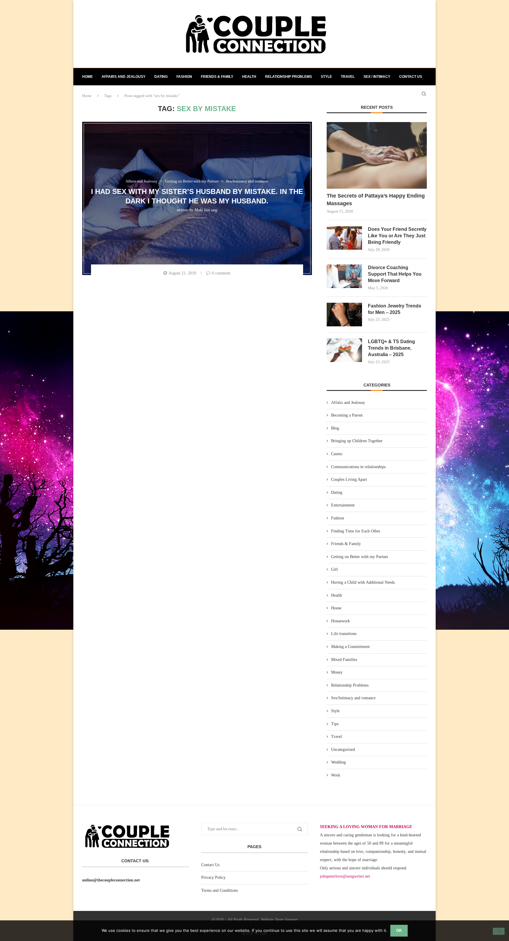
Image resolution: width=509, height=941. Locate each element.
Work (335, 775)
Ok (399, 930)
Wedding (338, 762)
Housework (340, 621)
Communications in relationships (358, 467)
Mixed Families (344, 659)
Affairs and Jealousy (124, 77)
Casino (336, 454)
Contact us (410, 77)
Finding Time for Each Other (355, 531)
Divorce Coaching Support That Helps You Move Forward (395, 274)
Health (249, 77)
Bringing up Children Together (357, 441)
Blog (335, 428)
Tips (334, 724)
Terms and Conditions (219, 890)
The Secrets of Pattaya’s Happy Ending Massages (376, 199)
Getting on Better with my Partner (359, 557)
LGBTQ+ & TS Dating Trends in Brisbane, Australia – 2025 (391, 348)
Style (326, 77)
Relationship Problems (288, 77)
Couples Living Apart (349, 479)
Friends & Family (217, 77)
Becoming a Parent (347, 415)
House (336, 608)
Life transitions (343, 633)
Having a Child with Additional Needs (363, 582)
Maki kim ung (205, 210)
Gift (334, 569)
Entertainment (343, 505)
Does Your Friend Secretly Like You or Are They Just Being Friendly (397, 236)
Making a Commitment (350, 646)
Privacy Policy (213, 877)
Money (337, 672)
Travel (348, 77)
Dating (161, 77)
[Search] (424, 93)
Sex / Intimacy (376, 77)
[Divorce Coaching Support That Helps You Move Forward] (344, 276)
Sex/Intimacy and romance (353, 698)
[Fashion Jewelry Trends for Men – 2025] (344, 314)
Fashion (184, 77)
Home (87, 77)
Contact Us (210, 865)
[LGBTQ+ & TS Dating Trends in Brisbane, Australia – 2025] (344, 350)
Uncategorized (343, 749)
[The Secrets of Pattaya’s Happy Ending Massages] (377, 155)
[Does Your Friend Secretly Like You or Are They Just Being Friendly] (344, 238)
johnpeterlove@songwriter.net (345, 876)
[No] (499, 931)
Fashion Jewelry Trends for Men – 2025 (394, 309)
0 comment (221, 273)
